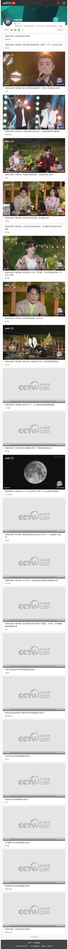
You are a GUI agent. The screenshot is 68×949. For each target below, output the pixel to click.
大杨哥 (7, 673)
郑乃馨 (7, 232)
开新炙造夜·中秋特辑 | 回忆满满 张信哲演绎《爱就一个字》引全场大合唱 (33, 45)
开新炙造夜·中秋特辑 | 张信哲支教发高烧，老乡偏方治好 (27, 218)
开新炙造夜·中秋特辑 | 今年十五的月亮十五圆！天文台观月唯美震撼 (31, 491)
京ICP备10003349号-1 (22, 946)
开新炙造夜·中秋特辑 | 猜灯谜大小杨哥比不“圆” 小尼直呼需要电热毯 (31, 361)
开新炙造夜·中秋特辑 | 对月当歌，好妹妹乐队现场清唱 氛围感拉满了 (32, 580)
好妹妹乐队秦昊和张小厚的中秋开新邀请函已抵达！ (25, 713)
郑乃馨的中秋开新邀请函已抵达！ (18, 843)
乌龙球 (7, 540)
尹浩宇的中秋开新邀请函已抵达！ (18, 756)
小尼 (6, 91)
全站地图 (37, 943)
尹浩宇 (7, 759)
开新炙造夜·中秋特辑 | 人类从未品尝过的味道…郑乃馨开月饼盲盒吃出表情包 (33, 227)
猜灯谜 (7, 365)
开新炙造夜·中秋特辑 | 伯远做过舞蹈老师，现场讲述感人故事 (29, 175)
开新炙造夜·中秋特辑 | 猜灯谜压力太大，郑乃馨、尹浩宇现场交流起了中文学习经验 (33, 273)
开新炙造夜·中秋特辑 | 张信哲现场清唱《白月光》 (24, 318)
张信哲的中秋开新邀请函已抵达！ (18, 886)
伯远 (6, 178)
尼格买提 (8, 39)
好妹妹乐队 (8, 134)
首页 (29, 943)
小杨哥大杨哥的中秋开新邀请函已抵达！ (21, 669)
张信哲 (7, 48)
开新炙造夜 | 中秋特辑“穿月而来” (17, 36)
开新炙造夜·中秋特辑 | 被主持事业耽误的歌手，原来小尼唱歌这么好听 (32, 88)
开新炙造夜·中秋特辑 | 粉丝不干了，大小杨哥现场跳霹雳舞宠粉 (30, 405)
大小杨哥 (8, 408)
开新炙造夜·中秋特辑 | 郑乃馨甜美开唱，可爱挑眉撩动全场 (28, 448)
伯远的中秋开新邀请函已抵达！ (17, 799)
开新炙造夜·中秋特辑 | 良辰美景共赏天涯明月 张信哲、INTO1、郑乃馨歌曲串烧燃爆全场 (33, 625)
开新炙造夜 (8, 889)
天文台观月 (8, 494)
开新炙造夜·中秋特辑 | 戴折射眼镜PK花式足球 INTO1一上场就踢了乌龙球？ (33, 536)
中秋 (6, 629)
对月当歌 (8, 583)
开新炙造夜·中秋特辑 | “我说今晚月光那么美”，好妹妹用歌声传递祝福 (32, 131)
